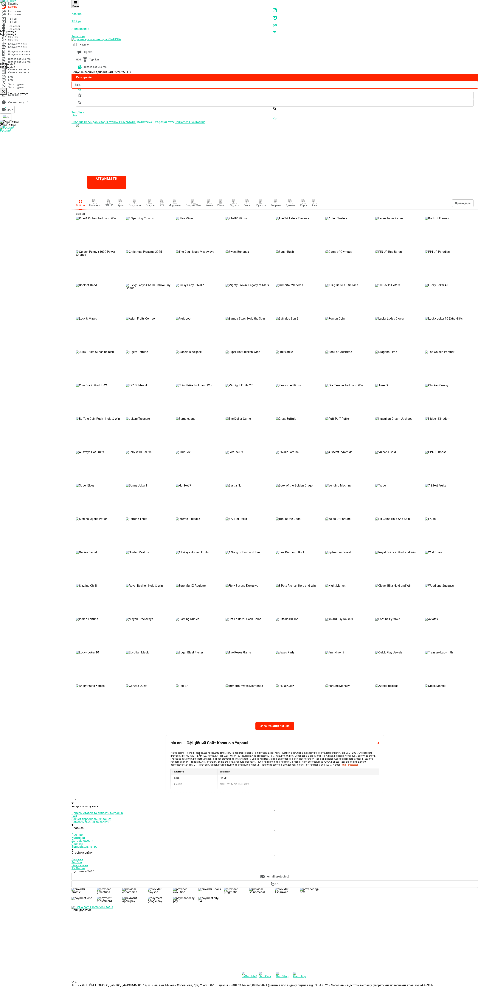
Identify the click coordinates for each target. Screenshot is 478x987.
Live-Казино (197, 122)
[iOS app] (100, 938)
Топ (74, 112)
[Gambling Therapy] (300, 975)
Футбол (77, 862)
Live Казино (80, 865)
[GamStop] (283, 975)
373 (277, 884)
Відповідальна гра (84, 846)
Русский (5, 130)
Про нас (77, 834)
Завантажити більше (275, 726)
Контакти (78, 837)
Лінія (80, 112)
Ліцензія (77, 843)
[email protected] (349, 765)
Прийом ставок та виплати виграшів (97, 813)
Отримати (106, 178)
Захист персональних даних (91, 819)
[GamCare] (266, 975)
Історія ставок (108, 122)
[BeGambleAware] (249, 975)
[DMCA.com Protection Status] (275, 907)
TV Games (78, 868)
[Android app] (100, 967)
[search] (275, 103)
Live (74, 115)
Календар (91, 122)
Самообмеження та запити (90, 822)
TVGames (182, 122)
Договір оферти (82, 840)
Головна (77, 859)
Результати (127, 122)
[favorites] (275, 95)
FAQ (74, 816)
